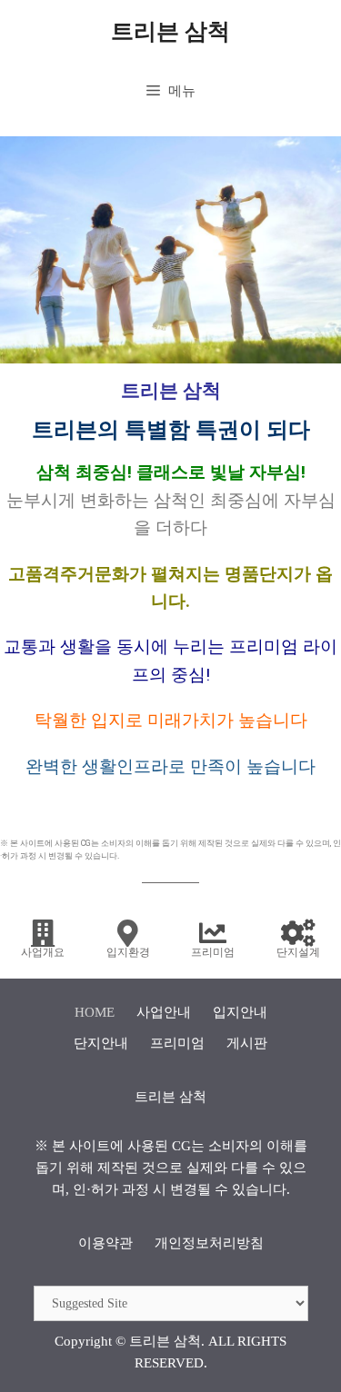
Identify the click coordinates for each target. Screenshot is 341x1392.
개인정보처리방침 (209, 1243)
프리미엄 (177, 1043)
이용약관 (105, 1243)
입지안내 (240, 1012)
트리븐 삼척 (170, 31)
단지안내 (101, 1043)
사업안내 (163, 1012)
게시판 (246, 1043)
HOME (95, 1012)
